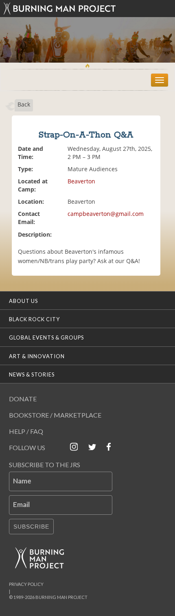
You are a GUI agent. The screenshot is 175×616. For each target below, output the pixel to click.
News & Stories (32, 374)
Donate (23, 399)
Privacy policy (26, 584)
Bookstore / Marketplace (55, 415)
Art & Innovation (37, 356)
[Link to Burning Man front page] (88, 8)
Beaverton (81, 181)
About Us (23, 301)
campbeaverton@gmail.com (106, 214)
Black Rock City (34, 319)
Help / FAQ (26, 431)
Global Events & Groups (46, 337)
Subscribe (31, 526)
